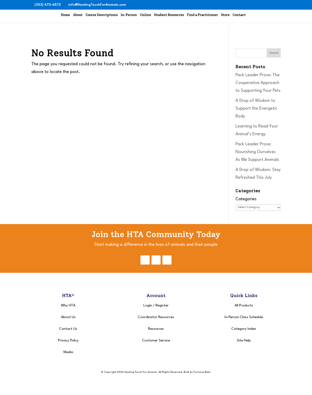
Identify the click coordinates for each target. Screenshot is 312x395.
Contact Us (68, 329)
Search (273, 52)
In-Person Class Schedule (244, 317)
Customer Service (156, 340)
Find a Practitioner (202, 15)
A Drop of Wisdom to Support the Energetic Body (256, 108)
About (77, 15)
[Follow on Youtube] (167, 260)
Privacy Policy (68, 340)
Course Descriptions (101, 15)
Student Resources (169, 15)
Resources (156, 329)
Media (68, 352)
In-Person (129, 15)
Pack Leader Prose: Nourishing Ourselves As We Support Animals (257, 152)
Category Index (243, 329)
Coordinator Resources (156, 317)
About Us (68, 317)
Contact (239, 15)
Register (162, 305)
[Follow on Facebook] (145, 260)
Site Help (244, 340)
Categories (245, 199)
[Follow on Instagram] (156, 260)
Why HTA (68, 305)
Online (145, 15)
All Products (244, 305)
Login (147, 305)
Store (225, 15)
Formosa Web (201, 372)
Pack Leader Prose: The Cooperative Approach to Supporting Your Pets (257, 83)
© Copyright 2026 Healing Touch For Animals (129, 372)
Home (65, 15)
